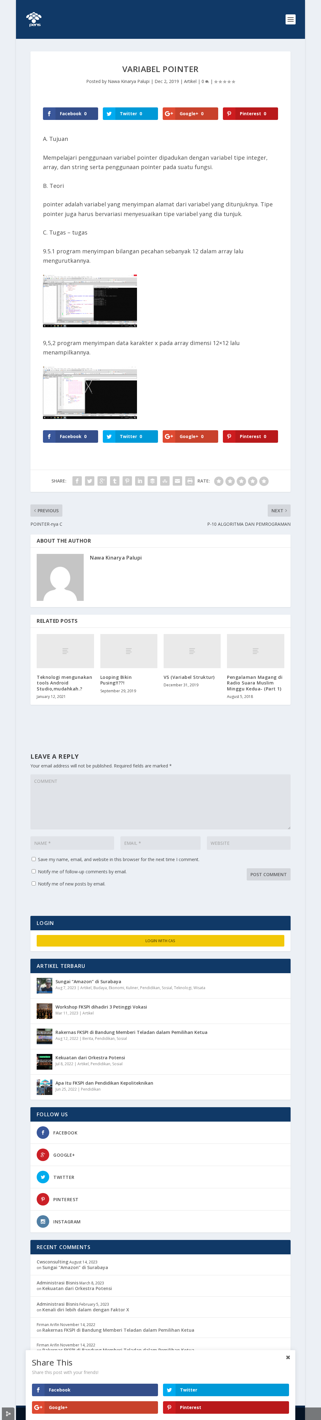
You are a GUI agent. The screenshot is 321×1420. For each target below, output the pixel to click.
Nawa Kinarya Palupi (129, 81)
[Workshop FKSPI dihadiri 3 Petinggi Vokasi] (44, 1011)
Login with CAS (160, 940)
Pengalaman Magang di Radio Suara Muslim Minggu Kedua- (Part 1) (254, 682)
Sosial (167, 987)
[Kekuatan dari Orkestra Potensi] (44, 1062)
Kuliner (132, 987)
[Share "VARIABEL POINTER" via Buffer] (152, 481)
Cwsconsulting (52, 1262)
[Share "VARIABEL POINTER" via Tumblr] (114, 481)
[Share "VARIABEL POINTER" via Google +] (102, 481)
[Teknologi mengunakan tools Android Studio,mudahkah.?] (65, 651)
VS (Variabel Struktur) (189, 677)
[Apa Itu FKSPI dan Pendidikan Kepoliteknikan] (44, 1087)
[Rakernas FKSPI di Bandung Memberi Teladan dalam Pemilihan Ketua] (44, 1036)
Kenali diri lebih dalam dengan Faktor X (85, 1310)
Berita (87, 1038)
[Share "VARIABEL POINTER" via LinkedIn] (140, 481)
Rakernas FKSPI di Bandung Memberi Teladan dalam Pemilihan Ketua (131, 1032)
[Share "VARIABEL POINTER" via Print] (190, 481)
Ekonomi (116, 987)
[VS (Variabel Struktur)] (192, 651)
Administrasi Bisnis (57, 1283)
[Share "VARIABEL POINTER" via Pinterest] (127, 481)
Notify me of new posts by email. (71, 884)
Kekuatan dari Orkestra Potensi (90, 1058)
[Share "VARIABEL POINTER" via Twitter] (89, 481)
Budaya (100, 987)
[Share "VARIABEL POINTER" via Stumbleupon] (165, 481)
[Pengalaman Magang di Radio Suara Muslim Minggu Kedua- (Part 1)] (255, 651)
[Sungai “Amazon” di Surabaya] (44, 986)
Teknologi (183, 987)
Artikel (190, 81)
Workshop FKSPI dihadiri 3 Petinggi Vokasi (101, 1007)
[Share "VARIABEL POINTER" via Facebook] (77, 481)
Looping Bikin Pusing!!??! (116, 680)
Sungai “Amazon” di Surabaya (88, 981)
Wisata (199, 987)
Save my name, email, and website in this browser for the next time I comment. (118, 859)
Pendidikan (150, 987)
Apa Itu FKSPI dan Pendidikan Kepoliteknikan (104, 1083)
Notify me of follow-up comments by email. (82, 872)
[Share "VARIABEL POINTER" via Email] (177, 481)
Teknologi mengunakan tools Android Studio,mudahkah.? (64, 682)
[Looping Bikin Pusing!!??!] (128, 651)
